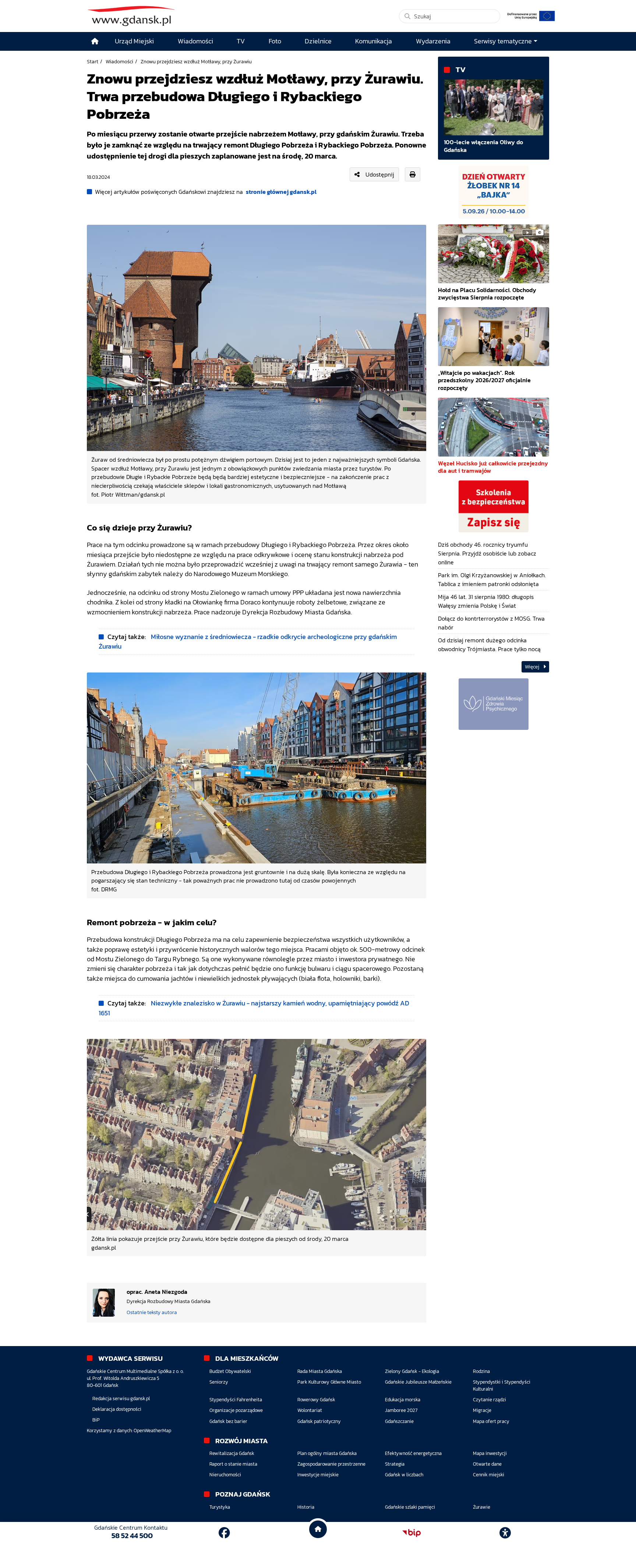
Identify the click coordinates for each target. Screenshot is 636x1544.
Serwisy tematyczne (503, 41)
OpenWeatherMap (152, 1430)
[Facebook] (224, 1533)
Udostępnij (379, 174)
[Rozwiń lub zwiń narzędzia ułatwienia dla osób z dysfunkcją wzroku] (505, 1533)
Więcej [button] (532, 667)
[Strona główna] (95, 41)
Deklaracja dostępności (116, 1409)
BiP (96, 1419)
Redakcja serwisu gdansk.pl (121, 1398)
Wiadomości (119, 61)
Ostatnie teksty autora (152, 1312)
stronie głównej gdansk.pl (281, 191)
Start (92, 61)
